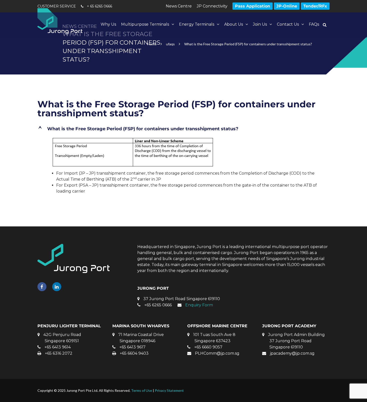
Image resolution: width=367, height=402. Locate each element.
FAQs (314, 24)
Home (152, 44)
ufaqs (170, 44)
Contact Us (288, 24)
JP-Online (286, 6)
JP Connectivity (212, 6)
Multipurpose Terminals (145, 24)
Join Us (260, 24)
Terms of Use (141, 390)
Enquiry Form (199, 305)
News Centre (179, 6)
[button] (183, 129)
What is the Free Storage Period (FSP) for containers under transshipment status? (176, 109)
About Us (233, 24)
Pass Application (252, 6)
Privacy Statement (169, 390)
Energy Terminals (196, 24)
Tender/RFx (315, 6)
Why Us (108, 24)
